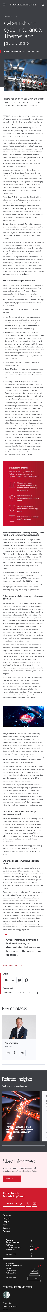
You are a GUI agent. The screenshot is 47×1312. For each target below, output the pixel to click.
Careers (6, 1228)
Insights (8, 17)
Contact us (11, 1204)
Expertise (7, 1215)
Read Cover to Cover (12, 965)
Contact (6, 1231)
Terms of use (7, 1310)
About (5, 1225)
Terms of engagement (10, 1306)
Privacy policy (7, 1303)
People (6, 1222)
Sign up (9, 1179)
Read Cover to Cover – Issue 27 (18, 993)
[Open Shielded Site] (6, 1293)
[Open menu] (4, 4)
